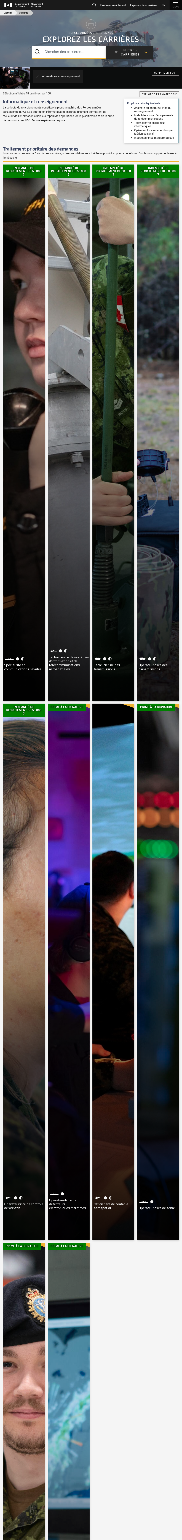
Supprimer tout (165, 72)
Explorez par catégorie (159, 94)
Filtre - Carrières (130, 52)
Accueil (8, 12)
